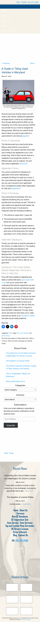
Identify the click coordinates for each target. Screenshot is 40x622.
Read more (29, 491)
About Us (6, 16)
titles (18, 333)
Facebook (25, 315)
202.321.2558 (21, 540)
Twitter (31, 315)
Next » (32, 63)
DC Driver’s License (19, 529)
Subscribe (11, 425)
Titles (10, 333)
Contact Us (7, 31)
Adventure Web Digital (26, 619)
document (23, 163)
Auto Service (13, 522)
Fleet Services (26, 522)
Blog (4, 26)
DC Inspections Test (19, 519)
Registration (15, 188)
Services (6, 21)
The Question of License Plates (18, 360)
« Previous (6, 63)
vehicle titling (5, 336)
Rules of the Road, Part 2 (15, 381)
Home (4, 11)
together (26, 136)
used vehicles (24, 333)
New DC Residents (20, 516)
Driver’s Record (20, 532)
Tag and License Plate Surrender (19, 525)
